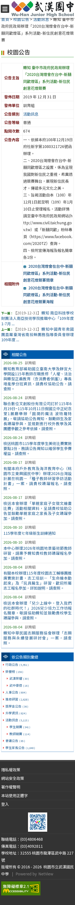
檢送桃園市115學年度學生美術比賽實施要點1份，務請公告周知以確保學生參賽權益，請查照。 (37, 448)
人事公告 (15, 692)
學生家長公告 (20, 747)
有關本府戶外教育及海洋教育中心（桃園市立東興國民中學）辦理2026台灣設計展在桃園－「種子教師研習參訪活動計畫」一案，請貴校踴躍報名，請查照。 (37, 478)
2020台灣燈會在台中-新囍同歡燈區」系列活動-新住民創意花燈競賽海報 (48, 294)
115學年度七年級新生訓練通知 (29, 533)
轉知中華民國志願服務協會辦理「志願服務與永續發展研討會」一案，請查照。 (37, 638)
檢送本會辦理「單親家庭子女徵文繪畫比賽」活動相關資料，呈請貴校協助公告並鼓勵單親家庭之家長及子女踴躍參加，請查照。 (37, 510)
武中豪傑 (19, 685)
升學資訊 (15, 713)
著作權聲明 (10, 787)
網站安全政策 (12, 778)
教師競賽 (19, 733)
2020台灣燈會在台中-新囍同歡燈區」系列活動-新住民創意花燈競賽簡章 (48, 273)
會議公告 (15, 740)
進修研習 (16, 699)
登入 (5, 804)
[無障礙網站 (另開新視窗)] (37, 888)
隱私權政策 (10, 769)
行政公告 (16, 664)
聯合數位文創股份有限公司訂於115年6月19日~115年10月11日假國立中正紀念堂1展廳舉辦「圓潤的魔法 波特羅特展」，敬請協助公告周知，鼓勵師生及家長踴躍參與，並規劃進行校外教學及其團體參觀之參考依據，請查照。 (37, 416)
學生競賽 (19, 726)
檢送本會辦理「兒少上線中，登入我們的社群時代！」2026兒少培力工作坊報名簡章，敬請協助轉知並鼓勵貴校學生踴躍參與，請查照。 (37, 610)
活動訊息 (16, 720)
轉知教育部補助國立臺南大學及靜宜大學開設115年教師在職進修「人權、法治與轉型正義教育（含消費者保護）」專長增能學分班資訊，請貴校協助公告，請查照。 (37, 379)
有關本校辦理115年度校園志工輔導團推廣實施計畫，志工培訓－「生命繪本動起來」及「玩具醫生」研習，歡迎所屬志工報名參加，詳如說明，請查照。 (37, 580)
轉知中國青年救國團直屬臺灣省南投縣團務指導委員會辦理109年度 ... (37, 334)
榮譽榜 (14, 671)
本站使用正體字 (14, 795)
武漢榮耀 (19, 678)
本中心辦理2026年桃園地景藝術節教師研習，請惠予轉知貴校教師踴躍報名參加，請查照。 (37, 553)
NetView (45, 874)
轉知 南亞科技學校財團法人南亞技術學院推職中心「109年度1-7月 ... (37, 318)
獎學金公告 (16, 706)
